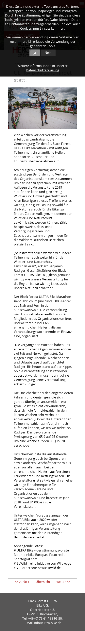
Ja (34, 52)
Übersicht (43, 582)
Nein (48, 52)
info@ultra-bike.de (47, 623)
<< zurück (22, 582)
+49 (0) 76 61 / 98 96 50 (45, 618)
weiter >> (63, 582)
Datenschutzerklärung (42, 70)
